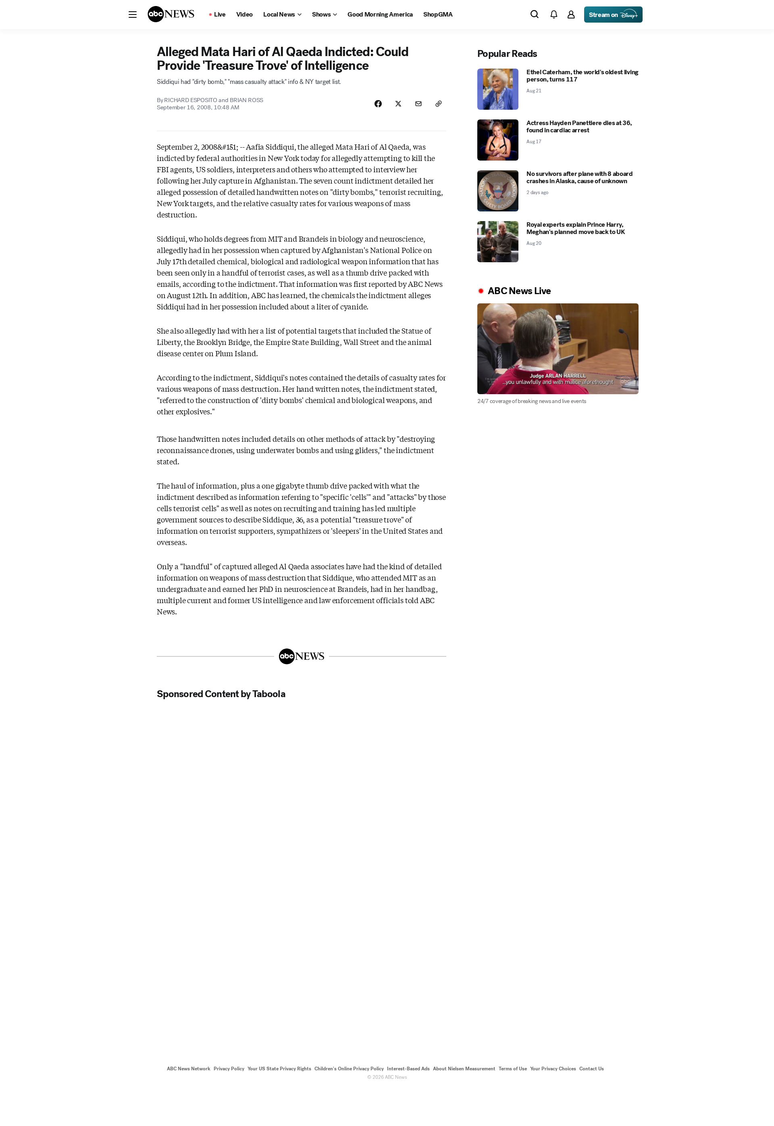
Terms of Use (513, 1068)
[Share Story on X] (398, 103)
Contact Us (591, 1068)
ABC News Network (188, 1068)
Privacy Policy (229, 1068)
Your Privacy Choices (553, 1068)
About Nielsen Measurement (464, 1068)
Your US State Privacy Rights (279, 1068)
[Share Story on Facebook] (378, 103)
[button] (132, 14)
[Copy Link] (438, 103)
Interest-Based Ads (408, 1068)
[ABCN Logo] (171, 14)
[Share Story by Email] (418, 103)
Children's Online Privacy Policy (349, 1068)
